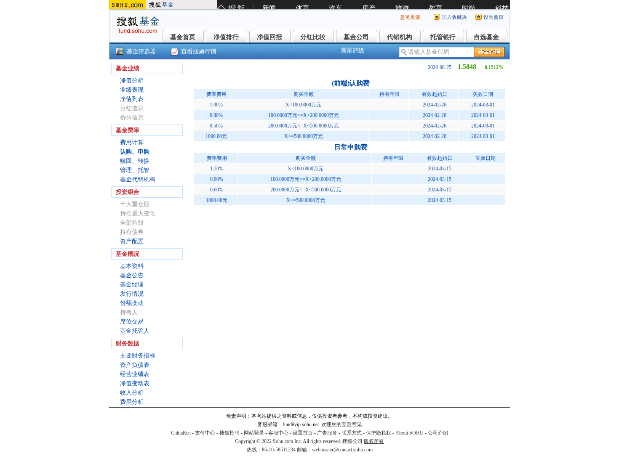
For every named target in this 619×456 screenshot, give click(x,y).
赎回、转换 (134, 161)
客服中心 (278, 433)
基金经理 (132, 284)
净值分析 (132, 80)
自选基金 (486, 37)
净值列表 (132, 99)
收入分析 (132, 393)
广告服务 (327, 433)
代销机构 (399, 37)
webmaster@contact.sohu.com (342, 450)
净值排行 (226, 37)
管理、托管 (134, 170)
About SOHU (409, 433)
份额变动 (132, 303)
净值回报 (269, 37)
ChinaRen (181, 433)
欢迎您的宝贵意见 (341, 424)
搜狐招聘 (229, 433)
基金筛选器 (141, 51)
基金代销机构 (137, 179)
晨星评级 (352, 51)
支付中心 (205, 433)
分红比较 (313, 37)
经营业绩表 (134, 374)
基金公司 (356, 37)
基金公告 (132, 275)
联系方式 (352, 433)
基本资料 (132, 266)
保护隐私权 (378, 433)
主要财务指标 (137, 356)
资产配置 (132, 241)
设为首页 (493, 17)
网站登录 (254, 433)
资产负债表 (134, 365)
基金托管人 (134, 331)
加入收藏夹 (454, 17)
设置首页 (303, 433)
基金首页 (182, 37)
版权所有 (374, 441)
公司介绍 (438, 433)
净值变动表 (134, 383)
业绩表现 (132, 90)
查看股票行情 (198, 51)
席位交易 (132, 321)
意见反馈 (410, 17)
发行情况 (132, 294)
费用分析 (132, 402)
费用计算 (132, 142)
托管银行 (443, 37)
